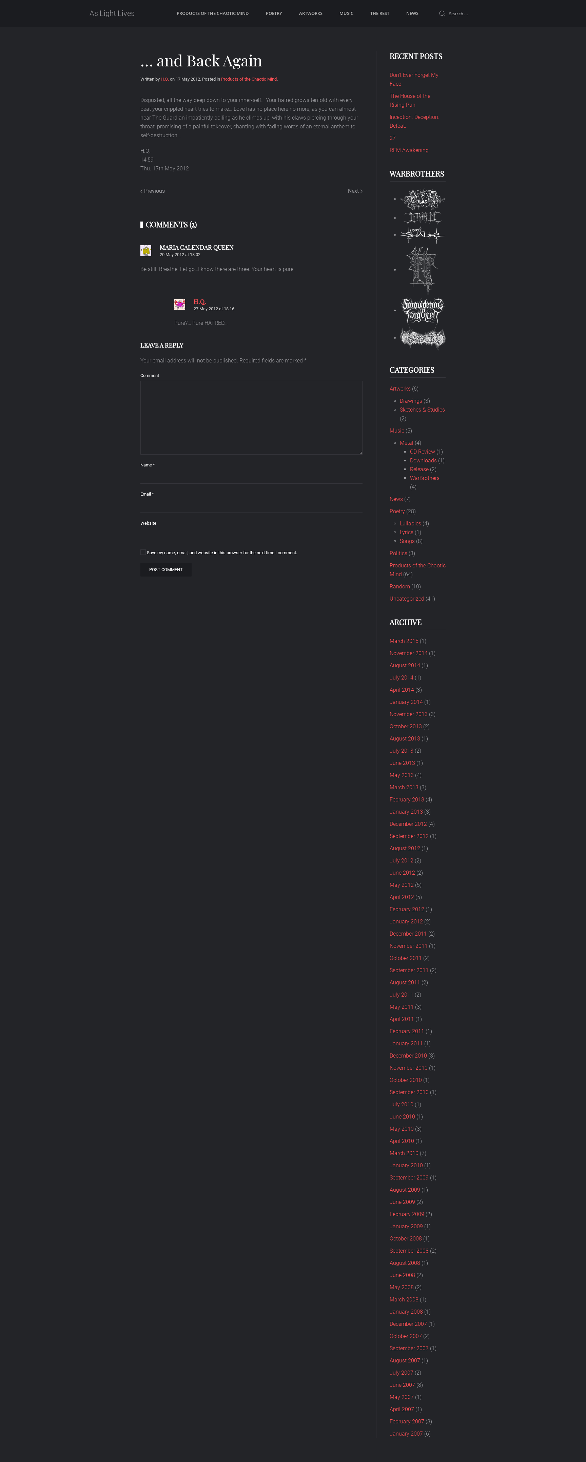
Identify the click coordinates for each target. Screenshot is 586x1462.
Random (400, 586)
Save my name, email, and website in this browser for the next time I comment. (221, 552)
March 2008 (404, 1299)
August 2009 (405, 1190)
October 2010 (406, 1080)
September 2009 (409, 1177)
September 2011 (409, 970)
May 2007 (402, 1397)
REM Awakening (409, 150)
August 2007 (405, 1360)
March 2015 (404, 641)
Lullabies (410, 523)
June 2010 (402, 1116)
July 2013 (401, 751)
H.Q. (165, 79)
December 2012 (408, 824)
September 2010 (409, 1092)
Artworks (311, 13)
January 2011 (406, 1043)
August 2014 (405, 665)
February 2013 (407, 799)
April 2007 (402, 1409)
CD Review (422, 451)
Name (147, 464)
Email (147, 494)
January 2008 (406, 1312)
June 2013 (402, 763)
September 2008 (409, 1251)
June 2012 (402, 873)
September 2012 (409, 836)
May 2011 (402, 1007)
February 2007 (407, 1421)
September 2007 (409, 1348)
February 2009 (407, 1214)
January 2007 (406, 1433)
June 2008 (402, 1275)
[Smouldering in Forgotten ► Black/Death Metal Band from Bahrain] (423, 310)
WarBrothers (425, 478)
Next (354, 191)
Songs (407, 541)
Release (419, 469)
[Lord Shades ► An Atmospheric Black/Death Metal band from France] (423, 235)
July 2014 (401, 677)
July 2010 (401, 1104)
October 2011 (406, 958)
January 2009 (406, 1226)
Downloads (423, 460)
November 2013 (409, 714)
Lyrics (406, 532)
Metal (406, 443)
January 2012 (406, 921)
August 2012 (405, 848)
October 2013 (406, 726)
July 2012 (401, 860)
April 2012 (402, 897)
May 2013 (402, 775)
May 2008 (402, 1287)
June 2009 (402, 1202)
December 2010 (408, 1055)
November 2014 (409, 653)
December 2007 (408, 1324)
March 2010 (404, 1153)
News (412, 13)
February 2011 (407, 1031)
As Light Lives (112, 13)
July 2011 (401, 994)
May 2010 (402, 1129)
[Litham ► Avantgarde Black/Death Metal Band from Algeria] (423, 218)
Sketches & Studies (422, 409)
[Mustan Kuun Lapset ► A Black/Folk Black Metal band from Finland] (423, 270)
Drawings (411, 401)
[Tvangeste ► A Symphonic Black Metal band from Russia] (423, 338)
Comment (149, 375)
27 (393, 138)
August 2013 (405, 738)
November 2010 (409, 1068)
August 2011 (405, 982)
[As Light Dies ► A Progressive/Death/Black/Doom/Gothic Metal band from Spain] (423, 199)
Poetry (274, 13)
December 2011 (408, 934)
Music (346, 13)
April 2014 (402, 690)
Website (148, 523)
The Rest (379, 13)
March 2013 (404, 787)
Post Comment (166, 569)
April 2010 (402, 1141)
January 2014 (406, 702)
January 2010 (406, 1165)
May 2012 (402, 885)
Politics (398, 553)
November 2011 (409, 946)
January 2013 (406, 812)
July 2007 (401, 1373)
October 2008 (406, 1238)
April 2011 (402, 1019)
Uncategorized (407, 599)
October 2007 (406, 1336)
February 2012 (407, 909)
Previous (154, 191)
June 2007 (402, 1385)
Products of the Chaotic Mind (213, 13)
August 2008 (405, 1263)
